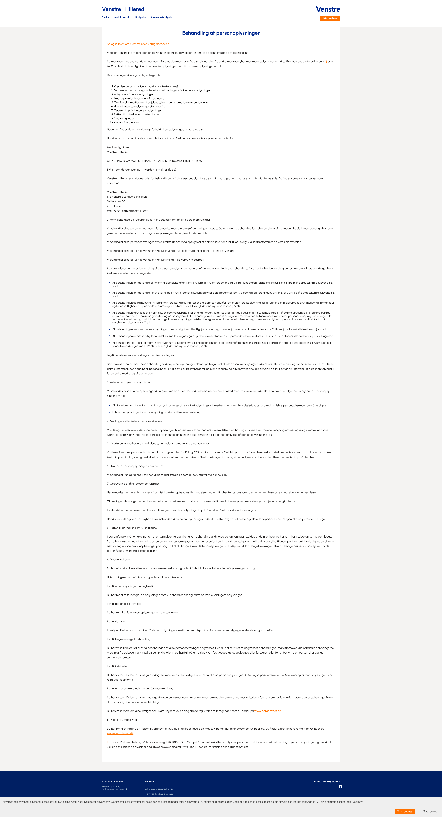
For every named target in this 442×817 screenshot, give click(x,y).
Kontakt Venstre (122, 17)
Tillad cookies (404, 811)
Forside (106, 17)
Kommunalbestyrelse (162, 17)
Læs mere (357, 801)
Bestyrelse (140, 17)
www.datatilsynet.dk (267, 711)
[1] (326, 61)
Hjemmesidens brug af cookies (159, 794)
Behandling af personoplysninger (159, 789)
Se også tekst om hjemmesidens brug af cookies (138, 44)
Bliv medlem (330, 18)
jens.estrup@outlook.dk (117, 789)
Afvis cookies (429, 811)
